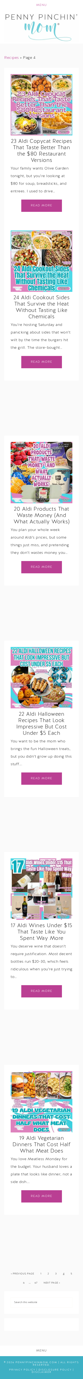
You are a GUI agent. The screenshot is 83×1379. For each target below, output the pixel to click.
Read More (41, 205)
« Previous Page (22, 1274)
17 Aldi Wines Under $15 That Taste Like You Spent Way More (41, 932)
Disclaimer (42, 1372)
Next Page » (52, 1283)
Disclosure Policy (55, 1370)
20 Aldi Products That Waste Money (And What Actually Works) (41, 515)
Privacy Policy (22, 1370)
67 (35, 1283)
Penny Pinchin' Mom (41, 27)
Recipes (11, 58)
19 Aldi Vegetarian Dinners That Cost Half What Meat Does (41, 1145)
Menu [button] (41, 5)
